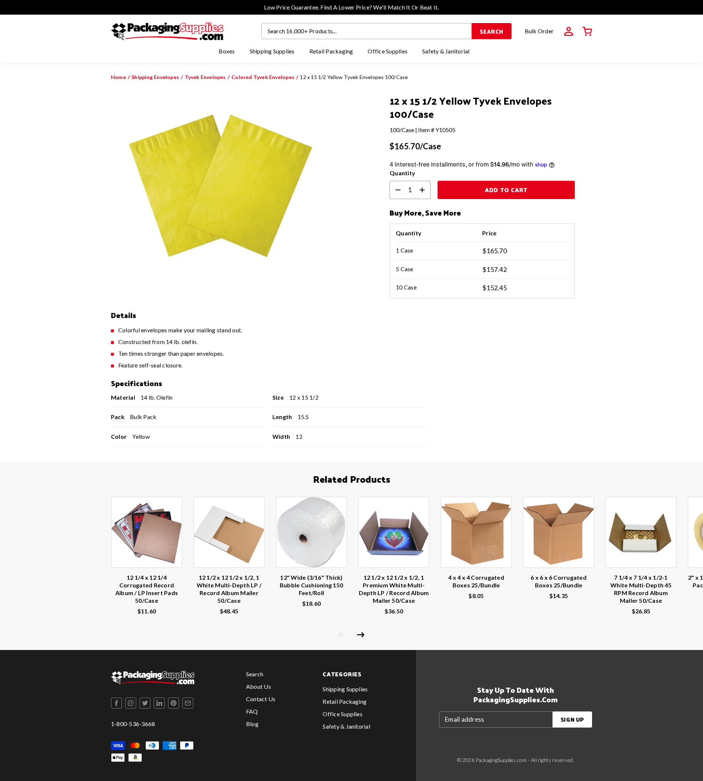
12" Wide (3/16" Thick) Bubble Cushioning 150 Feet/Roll (311, 585)
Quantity (402, 172)
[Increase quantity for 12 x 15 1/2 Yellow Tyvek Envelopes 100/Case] (425, 190)
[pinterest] (173, 703)
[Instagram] (130, 703)
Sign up (572, 719)
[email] (187, 703)
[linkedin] (159, 703)
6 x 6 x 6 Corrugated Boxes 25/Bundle (559, 581)
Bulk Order (539, 30)
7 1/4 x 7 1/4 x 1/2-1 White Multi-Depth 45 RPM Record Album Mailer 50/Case (641, 589)
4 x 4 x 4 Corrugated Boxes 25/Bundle (476, 581)
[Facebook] (116, 703)
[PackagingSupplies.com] (167, 31)
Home (118, 77)
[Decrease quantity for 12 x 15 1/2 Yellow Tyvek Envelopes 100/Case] (395, 190)
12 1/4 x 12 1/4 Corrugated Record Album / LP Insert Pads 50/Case (146, 589)
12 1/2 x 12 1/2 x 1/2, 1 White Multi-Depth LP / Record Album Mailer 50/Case (229, 589)
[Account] (568, 31)
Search (491, 31)
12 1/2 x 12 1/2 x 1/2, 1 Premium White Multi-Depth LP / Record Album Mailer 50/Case (394, 589)
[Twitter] (145, 703)
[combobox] (366, 31)
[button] (587, 31)
